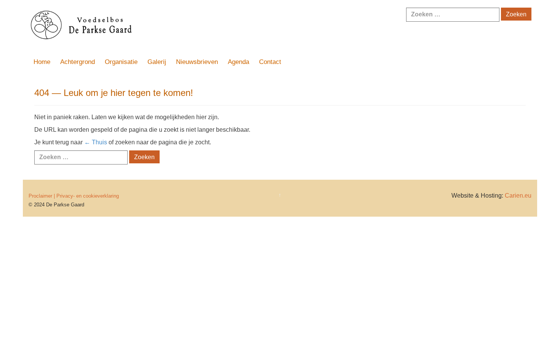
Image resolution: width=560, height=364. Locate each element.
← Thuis (95, 142)
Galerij (156, 61)
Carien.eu (518, 195)
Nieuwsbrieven (197, 61)
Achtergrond (77, 61)
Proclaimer (40, 196)
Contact (270, 61)
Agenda (238, 61)
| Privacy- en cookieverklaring (86, 196)
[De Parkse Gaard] (177, 26)
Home (42, 61)
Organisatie (121, 61)
